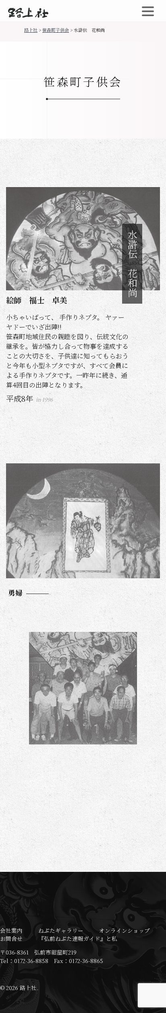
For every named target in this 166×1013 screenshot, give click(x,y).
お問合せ (11, 938)
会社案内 (11, 930)
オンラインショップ (124, 930)
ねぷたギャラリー (60, 930)
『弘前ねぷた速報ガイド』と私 (77, 938)
